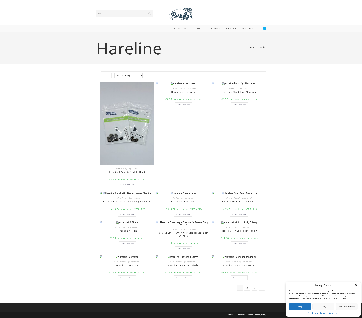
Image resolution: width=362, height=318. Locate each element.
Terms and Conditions (328, 313)
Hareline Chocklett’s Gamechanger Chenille (127, 201)
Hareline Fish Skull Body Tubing (239, 230)
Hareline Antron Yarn (183, 92)
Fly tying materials (131, 168)
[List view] (109, 75)
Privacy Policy (260, 314)
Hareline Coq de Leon (183, 201)
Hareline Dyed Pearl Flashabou (239, 201)
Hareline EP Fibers (127, 230)
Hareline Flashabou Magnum (239, 265)
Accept (300, 306)
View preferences (346, 306)
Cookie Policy (313, 313)
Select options (127, 184)
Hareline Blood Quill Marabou (239, 92)
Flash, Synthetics (232, 198)
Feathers (232, 88)
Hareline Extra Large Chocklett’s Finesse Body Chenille (183, 234)
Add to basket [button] (239, 278)
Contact (230, 314)
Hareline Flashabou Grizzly (183, 265)
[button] (356, 285)
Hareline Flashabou (127, 265)
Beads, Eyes (120, 168)
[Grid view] (103, 75)
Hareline (262, 47)
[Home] (245, 47)
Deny (323, 306)
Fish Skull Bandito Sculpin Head (127, 172)
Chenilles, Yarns (176, 88)
